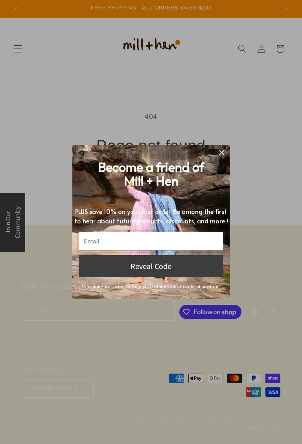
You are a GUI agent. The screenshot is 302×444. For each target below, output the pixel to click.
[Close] (221, 152)
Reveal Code (151, 266)
